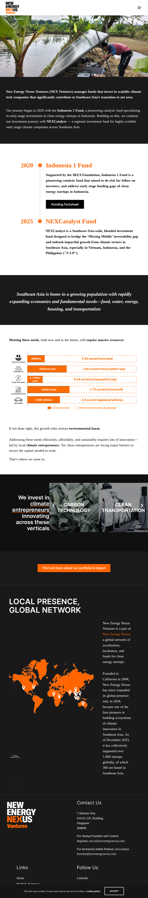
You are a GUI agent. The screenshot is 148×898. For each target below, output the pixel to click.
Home (20, 878)
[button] (53, 505)
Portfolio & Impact (28, 883)
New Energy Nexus (116, 634)
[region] (74, 46)
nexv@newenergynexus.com (106, 841)
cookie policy (93, 891)
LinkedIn (82, 878)
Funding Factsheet (65, 204)
